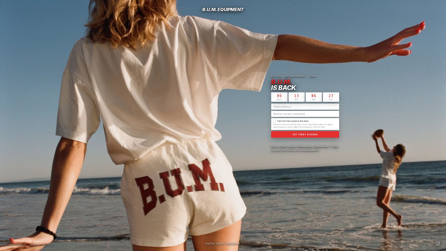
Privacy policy (15, 244)
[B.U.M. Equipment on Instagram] (438, 243)
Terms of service (42, 244)
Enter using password (223, 243)
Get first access (305, 134)
